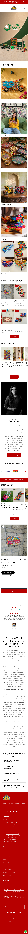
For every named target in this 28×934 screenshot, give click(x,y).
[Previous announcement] (2, 1)
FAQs (4, 853)
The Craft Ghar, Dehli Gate (13, 837)
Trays (2, 273)
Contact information (20, 928)
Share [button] (4, 597)
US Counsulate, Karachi (12, 824)
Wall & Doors (5, 101)
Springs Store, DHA (11, 826)
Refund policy (11, 928)
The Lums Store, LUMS (12, 834)
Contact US (6, 862)
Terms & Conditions (8, 869)
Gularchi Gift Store (11, 839)
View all (14, 336)
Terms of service (14, 931)
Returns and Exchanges (9, 872)
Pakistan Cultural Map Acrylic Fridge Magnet (19, 301)
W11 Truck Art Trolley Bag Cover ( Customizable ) (6, 363)
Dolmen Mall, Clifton (12, 822)
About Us (5, 850)
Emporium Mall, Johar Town (14, 832)
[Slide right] (17, 372)
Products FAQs (7, 856)
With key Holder (7, 575)
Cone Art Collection (7, 170)
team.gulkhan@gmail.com (14, 890)
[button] (2, 7)
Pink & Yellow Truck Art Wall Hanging (6, 301)
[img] (14, 608)
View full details (21, 597)
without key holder (8, 572)
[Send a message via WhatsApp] (25, 931)
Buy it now (14, 591)
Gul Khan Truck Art (13, 927)
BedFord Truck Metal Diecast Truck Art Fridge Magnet (20, 327)
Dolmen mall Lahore (12, 841)
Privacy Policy (7, 875)
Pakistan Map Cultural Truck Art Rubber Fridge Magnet (18, 504)
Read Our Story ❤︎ (14, 455)
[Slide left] (10, 372)
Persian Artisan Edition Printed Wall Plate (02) (6, 326)
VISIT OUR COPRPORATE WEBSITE (14, 479)
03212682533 (13, 891)
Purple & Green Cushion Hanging (18, 363)
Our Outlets (6, 866)
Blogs (4, 859)
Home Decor (5, 204)
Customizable (5, 135)
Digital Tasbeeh (4, 503)
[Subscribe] (22, 907)
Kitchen (3, 239)
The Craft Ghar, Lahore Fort (14, 835)
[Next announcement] (25, 1)
